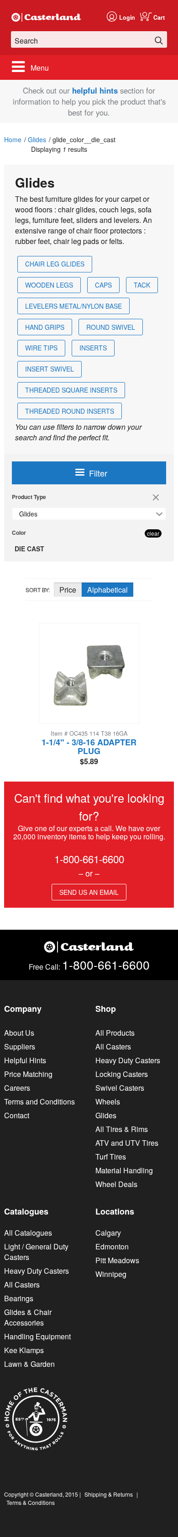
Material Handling (124, 1170)
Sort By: (38, 590)
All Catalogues (28, 1232)
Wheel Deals (116, 1184)
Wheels (107, 1101)
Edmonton (112, 1246)
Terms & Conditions (30, 1502)
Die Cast (29, 548)
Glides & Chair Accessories (28, 1317)
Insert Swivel (49, 368)
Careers (17, 1087)
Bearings (18, 1298)
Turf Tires (110, 1156)
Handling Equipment (37, 1336)
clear (157, 498)
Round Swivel (110, 327)
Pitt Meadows (117, 1260)
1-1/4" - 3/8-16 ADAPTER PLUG (89, 746)
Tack (142, 284)
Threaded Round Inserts (69, 411)
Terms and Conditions (39, 1101)
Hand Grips (44, 327)
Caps (103, 284)
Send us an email (89, 892)
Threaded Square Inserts (71, 389)
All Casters (113, 1046)
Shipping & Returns (108, 1494)
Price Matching (28, 1074)
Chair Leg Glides (54, 263)
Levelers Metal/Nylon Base (73, 306)
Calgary (108, 1232)
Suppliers (19, 1046)
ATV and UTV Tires (126, 1142)
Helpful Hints (25, 1060)
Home (12, 139)
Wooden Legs (49, 284)
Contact (16, 1115)
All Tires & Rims (121, 1129)
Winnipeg (110, 1274)
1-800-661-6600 (89, 858)
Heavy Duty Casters (127, 1060)
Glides (37, 139)
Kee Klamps (24, 1350)
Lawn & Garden (29, 1364)
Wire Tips (41, 347)
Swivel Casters (119, 1087)
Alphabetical (107, 589)
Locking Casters (121, 1074)
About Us (19, 1032)
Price (67, 589)
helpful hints (95, 90)
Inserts (93, 347)
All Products (115, 1032)
